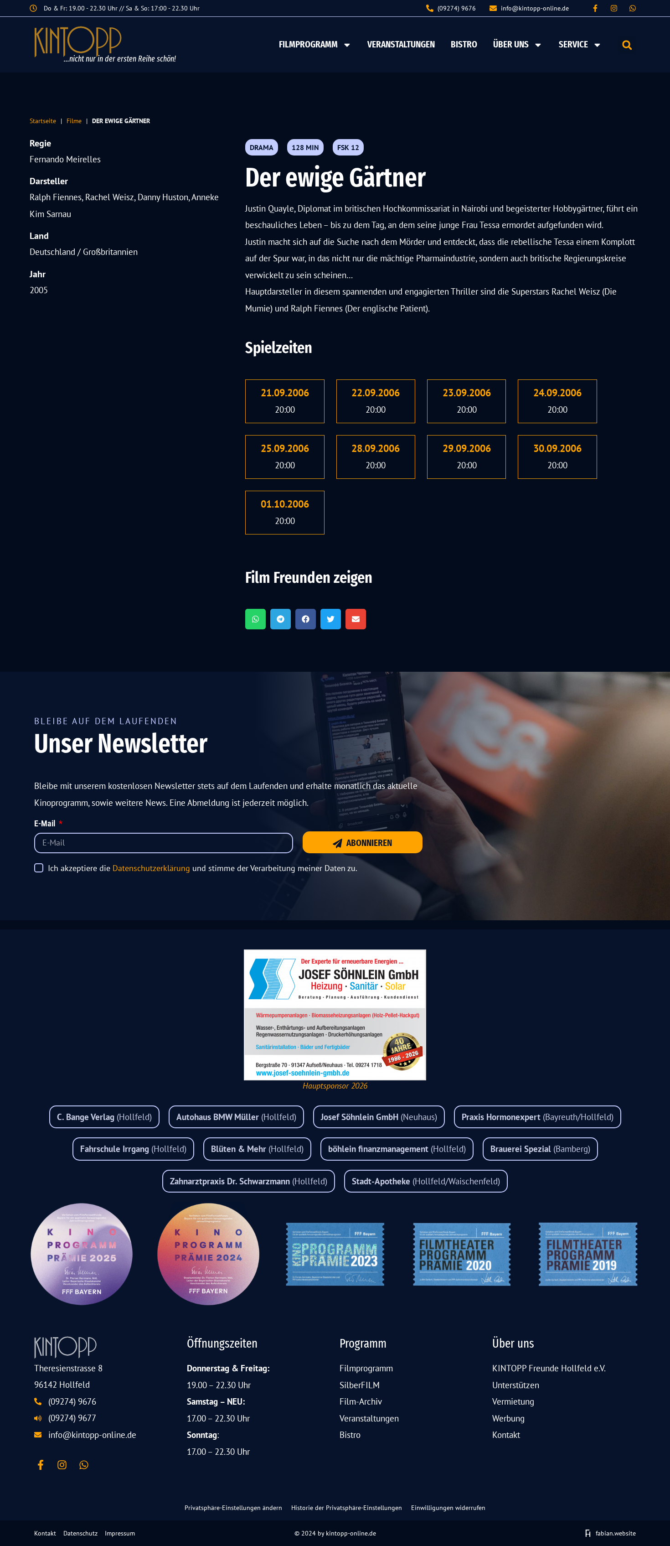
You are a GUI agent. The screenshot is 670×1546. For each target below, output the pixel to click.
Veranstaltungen (401, 44)
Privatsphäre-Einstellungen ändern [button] (233, 1508)
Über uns (511, 44)
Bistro (464, 44)
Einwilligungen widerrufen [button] (448, 1508)
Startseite (43, 120)
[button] (627, 45)
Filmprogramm (308, 44)
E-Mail (45, 824)
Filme (74, 120)
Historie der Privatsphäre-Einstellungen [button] (346, 1508)
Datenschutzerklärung (151, 868)
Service (573, 44)
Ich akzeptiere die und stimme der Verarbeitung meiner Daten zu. (202, 868)
